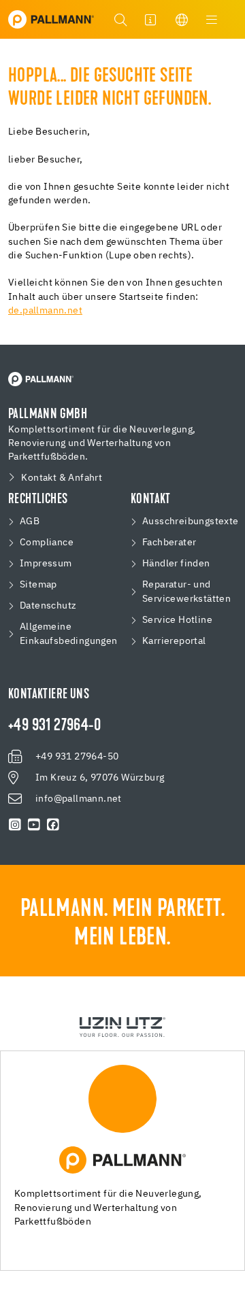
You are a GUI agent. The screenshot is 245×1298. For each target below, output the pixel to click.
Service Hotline (177, 620)
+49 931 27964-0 (54, 726)
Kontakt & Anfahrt (61, 478)
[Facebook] (53, 825)
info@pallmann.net (78, 799)
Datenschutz (48, 606)
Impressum (46, 563)
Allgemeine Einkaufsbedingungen (69, 634)
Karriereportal (174, 641)
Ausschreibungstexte (190, 521)
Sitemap (38, 585)
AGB (29, 521)
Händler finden (176, 563)
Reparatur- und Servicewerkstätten (186, 592)
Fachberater (169, 542)
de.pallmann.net (45, 310)
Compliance (47, 542)
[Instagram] (15, 825)
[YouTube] (34, 825)
